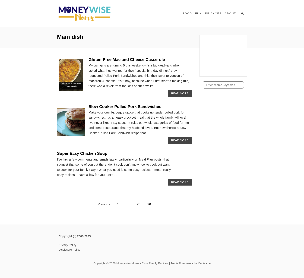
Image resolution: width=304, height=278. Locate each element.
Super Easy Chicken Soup (82, 153)
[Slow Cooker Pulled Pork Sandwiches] (71, 123)
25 (138, 204)
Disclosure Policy (69, 249)
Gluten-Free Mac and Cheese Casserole (127, 59)
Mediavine (204, 263)
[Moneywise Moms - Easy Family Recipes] (85, 13)
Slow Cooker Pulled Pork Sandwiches (125, 106)
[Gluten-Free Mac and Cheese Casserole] (71, 76)
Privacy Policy (67, 245)
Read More (181, 94)
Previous (104, 204)
